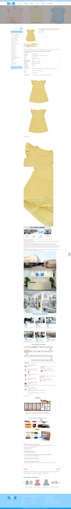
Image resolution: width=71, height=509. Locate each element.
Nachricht (23, 503)
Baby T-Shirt (13, 42)
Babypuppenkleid (26, 471)
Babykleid (12, 61)
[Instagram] (13, 502)
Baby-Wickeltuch (13, 49)
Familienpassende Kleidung (15, 57)
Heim (23, 498)
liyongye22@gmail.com (51, 499)
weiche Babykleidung (55, 471)
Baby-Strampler (13, 58)
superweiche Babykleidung (37, 473)
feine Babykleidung (45, 473)
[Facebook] (8, 502)
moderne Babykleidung (27, 473)
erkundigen (43, 35)
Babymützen (13, 53)
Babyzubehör (13, 46)
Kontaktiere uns (24, 505)
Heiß (22, 502)
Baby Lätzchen (13, 47)
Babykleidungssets (14, 62)
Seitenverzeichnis (45, 508)
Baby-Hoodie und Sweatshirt (15, 43)
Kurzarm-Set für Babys (14, 35)
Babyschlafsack (33, 503)
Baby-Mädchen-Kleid (34, 471)
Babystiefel (13, 54)
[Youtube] (11, 502)
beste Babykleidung (42, 471)
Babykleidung (48, 471)
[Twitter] (10, 502)
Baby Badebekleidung (14, 39)
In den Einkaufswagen (43, 37)
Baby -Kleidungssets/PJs (15, 34)
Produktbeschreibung (27, 49)
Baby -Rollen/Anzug (14, 38)
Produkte (23, 499)
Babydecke (13, 50)
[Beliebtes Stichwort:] (64, 3)
